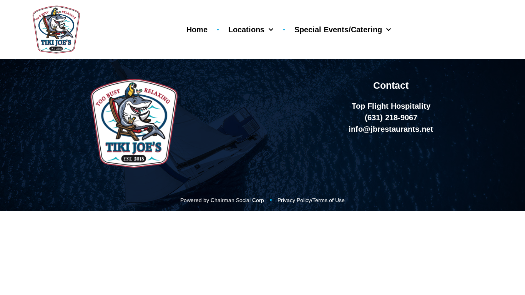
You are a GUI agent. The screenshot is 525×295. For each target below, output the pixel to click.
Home (197, 29)
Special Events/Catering (338, 29)
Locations (246, 29)
